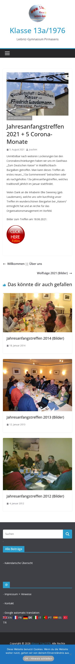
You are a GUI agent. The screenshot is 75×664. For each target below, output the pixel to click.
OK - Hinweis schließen (38, 658)
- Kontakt (8, 603)
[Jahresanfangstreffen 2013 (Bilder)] (37, 362)
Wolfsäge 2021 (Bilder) (52, 273)
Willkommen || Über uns (24, 264)
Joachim (33, 149)
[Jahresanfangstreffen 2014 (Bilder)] (37, 296)
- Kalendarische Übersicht (18, 563)
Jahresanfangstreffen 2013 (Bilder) (35, 417)
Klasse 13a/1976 (37, 30)
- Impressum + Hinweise (17, 594)
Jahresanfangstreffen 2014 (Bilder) (35, 338)
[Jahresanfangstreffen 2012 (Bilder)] (37, 441)
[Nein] (70, 654)
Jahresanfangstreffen (19, 118)
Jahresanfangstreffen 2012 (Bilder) (35, 496)
